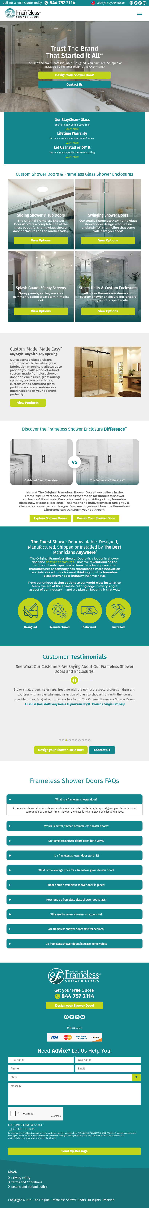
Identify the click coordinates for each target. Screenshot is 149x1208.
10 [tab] (89, 740)
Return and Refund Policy (28, 1187)
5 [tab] (73, 740)
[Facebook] (131, 3)
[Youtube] (144, 3)
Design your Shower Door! (74, 1006)
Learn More (72, 129)
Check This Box (23, 1129)
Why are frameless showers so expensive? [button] (76, 914)
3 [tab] (66, 740)
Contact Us (75, 85)
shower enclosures (60, 562)
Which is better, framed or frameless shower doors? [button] (76, 826)
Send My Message (74, 1151)
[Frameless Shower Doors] (74, 976)
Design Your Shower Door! (74, 75)
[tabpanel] (74, 697)
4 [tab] (70, 740)
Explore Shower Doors (50, 518)
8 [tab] (83, 740)
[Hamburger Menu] (139, 13)
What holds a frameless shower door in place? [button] (76, 885)
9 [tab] (86, 740)
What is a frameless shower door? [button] (76, 799)
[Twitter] (136, 3)
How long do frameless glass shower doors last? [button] (76, 899)
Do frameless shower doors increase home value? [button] (76, 943)
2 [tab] (63, 740)
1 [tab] (60, 740)
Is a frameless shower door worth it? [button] (76, 855)
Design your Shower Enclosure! (61, 750)
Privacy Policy (20, 1178)
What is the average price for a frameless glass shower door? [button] (76, 870)
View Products (28, 403)
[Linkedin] (140, 3)
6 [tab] (76, 740)
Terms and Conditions (26, 1182)
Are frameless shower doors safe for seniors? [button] (76, 929)
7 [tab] (79, 740)
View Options (41, 240)
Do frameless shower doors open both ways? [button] (76, 841)
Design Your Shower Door (96, 518)
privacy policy (21, 1141)
